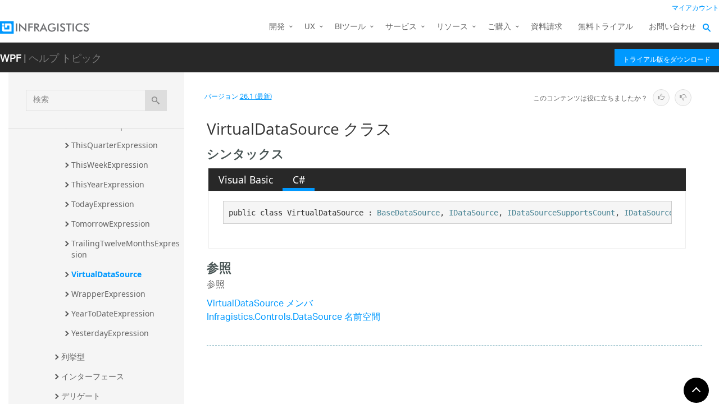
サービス (401, 27)
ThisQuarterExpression (114, 145)
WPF (10, 57)
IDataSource (473, 212)
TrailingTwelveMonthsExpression (125, 249)
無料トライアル (605, 27)
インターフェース (92, 376)
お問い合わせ (672, 27)
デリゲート (81, 396)
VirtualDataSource (106, 274)
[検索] (156, 100)
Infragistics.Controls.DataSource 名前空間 (293, 318)
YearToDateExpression (112, 313)
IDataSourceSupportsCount (561, 212)
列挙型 (73, 356)
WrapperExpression (108, 293)
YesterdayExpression (110, 333)
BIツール (350, 27)
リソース (452, 27)
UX (309, 27)
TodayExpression (102, 204)
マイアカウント (695, 8)
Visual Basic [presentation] (246, 179)
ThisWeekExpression (109, 164)
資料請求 (546, 27)
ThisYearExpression (107, 184)
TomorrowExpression (110, 223)
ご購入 (499, 27)
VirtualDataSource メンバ (260, 304)
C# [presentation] (299, 179)
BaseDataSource (408, 212)
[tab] (245, 179)
